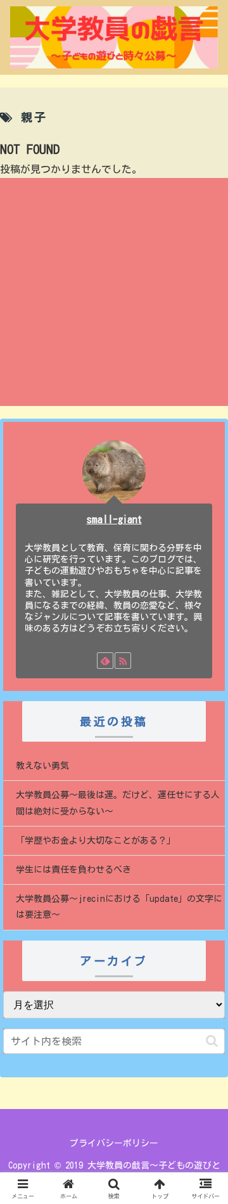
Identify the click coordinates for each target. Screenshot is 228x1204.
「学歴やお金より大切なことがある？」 (95, 840)
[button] (212, 1041)
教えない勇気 (42, 765)
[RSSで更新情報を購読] (123, 660)
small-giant (114, 519)
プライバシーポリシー (114, 1143)
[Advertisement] (114, 292)
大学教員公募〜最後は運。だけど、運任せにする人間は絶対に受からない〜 (118, 802)
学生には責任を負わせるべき (73, 869)
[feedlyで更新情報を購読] (105, 660)
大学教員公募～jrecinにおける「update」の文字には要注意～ (119, 906)
